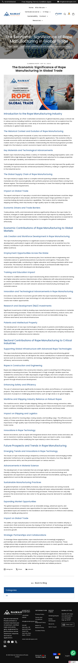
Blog (16, 47)
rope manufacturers (21, 523)
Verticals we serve (32, 12)
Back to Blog (40, 583)
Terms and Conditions (38, 618)
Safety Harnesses (52, 620)
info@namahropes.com (68, 2)
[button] (73, 662)
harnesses (54, 551)
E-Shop (46, 12)
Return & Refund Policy (39, 626)
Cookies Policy (40, 630)
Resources (37, 20)
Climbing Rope (33, 63)
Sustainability (32, 16)
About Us (51, 624)
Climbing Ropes (54, 616)
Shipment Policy (40, 622)
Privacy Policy (39, 614)
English (67, 656)
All (7, 596)
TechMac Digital (40, 657)
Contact (42, 16)
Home (31, 7)
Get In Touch (53, 627)
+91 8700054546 (10, 2)
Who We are (40, 7)
